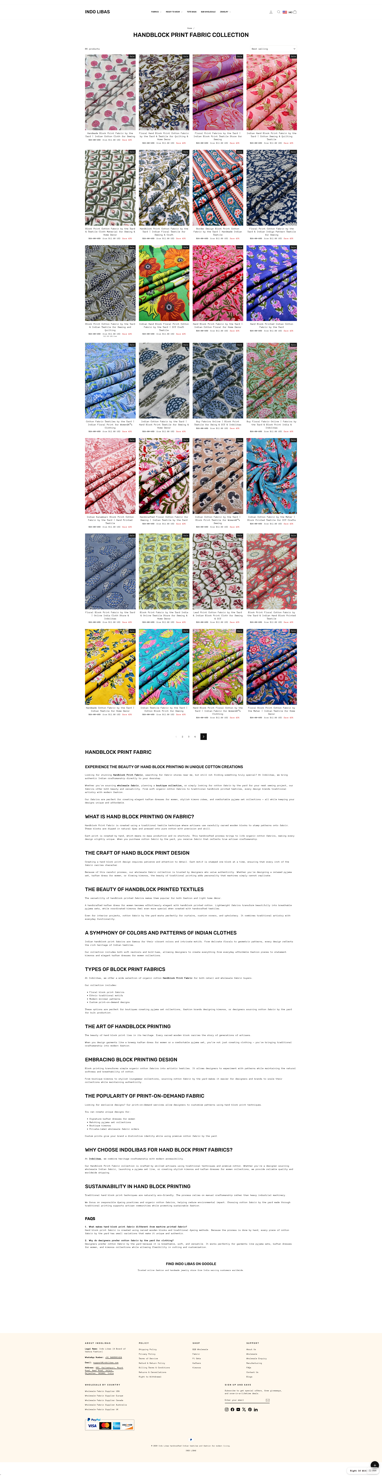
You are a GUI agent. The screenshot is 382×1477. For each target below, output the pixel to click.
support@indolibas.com (105, 1362)
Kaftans (197, 1363)
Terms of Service (148, 1358)
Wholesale (103, 2)
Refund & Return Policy (152, 1363)
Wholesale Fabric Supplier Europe (104, 1396)
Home (189, 28)
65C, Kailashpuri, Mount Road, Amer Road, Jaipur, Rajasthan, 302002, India (104, 1370)
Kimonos (197, 1367)
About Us (90, 2)
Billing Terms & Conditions (154, 1367)
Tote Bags (192, 12)
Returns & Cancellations (152, 1372)
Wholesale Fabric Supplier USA (102, 1391)
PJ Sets (197, 1358)
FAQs (155, 2)
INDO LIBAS (191, 1451)
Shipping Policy (148, 1349)
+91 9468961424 (113, 1357)
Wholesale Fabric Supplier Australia (106, 1405)
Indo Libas (97, 11)
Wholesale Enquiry (121, 2)
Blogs (179, 2)
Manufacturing (142, 2)
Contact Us (167, 2)
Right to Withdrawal (150, 1377)
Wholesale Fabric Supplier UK (101, 1409)
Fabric (196, 1354)
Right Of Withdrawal (363, 1470)
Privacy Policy (147, 1354)
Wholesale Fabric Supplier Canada (104, 1400)
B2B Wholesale (208, 12)
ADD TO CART (110, 127)
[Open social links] (375, 1465)
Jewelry (224, 12)
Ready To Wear (173, 12)
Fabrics (155, 12)
